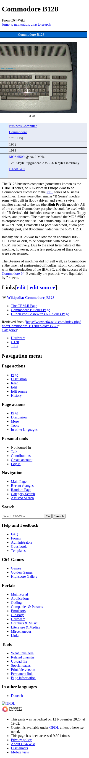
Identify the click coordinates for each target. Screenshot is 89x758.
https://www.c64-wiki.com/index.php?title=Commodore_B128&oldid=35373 (41, 324)
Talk (14, 451)
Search (8, 506)
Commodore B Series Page (30, 310)
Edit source (19, 391)
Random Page (21, 490)
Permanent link (22, 674)
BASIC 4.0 (17, 169)
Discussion (19, 379)
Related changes (22, 657)
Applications (20, 598)
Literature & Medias (25, 627)
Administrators (21, 542)
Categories (9, 330)
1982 (14, 346)
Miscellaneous (21, 631)
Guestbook (19, 546)
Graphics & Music (24, 623)
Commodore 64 (13, 273)
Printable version (23, 670)
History (16, 395)
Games (16, 568)
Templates (18, 551)
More (15, 421)
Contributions (21, 456)
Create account (21, 460)
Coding (16, 602)
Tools (15, 425)
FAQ (14, 534)
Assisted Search (22, 498)
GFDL (54, 727)
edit (21, 287)
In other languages (24, 430)
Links (15, 635)
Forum (16, 538)
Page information (23, 678)
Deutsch (17, 696)
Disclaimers (19, 748)
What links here (22, 653)
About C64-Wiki (23, 744)
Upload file (19, 661)
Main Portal (19, 594)
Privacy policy (21, 740)
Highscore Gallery (24, 576)
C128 (15, 342)
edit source (42, 287)
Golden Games (22, 572)
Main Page (18, 481)
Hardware (18, 338)
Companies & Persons (27, 607)
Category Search (23, 494)
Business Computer (23, 126)
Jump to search (40, 24)
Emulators (18, 611)
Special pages (21, 665)
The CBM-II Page (24, 306)
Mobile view (20, 752)
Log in (16, 464)
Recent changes (22, 486)
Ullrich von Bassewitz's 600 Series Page (40, 314)
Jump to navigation (15, 24)
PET (50, 192)
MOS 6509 (17, 157)
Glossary (17, 615)
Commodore (18, 132)
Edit (14, 387)
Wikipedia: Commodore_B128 (30, 297)
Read (14, 383)
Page (14, 375)
